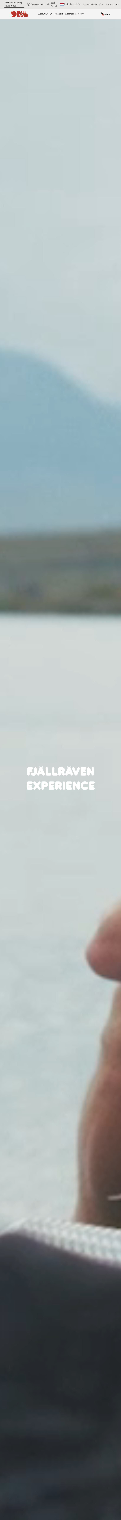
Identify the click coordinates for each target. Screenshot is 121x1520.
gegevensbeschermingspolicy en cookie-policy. (80, 794)
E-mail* (66, 769)
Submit (79, 804)
